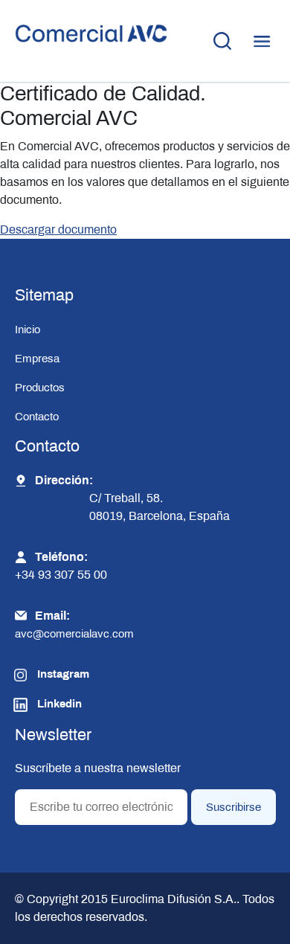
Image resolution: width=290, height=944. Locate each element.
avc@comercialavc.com (74, 634)
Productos (40, 388)
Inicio (27, 329)
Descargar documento (58, 229)
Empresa (37, 359)
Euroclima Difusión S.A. (172, 899)
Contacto (37, 417)
